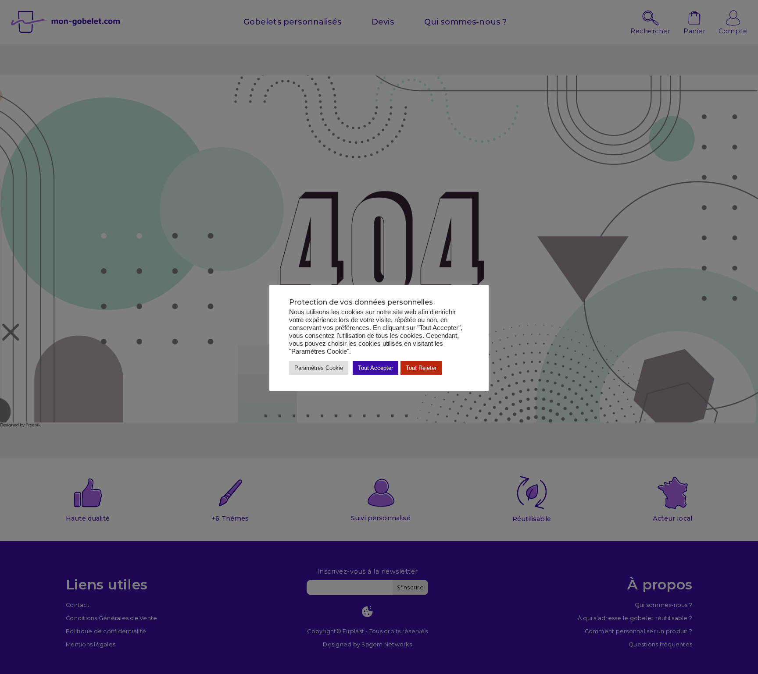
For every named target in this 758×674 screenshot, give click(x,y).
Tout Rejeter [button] (421, 368)
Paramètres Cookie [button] (318, 368)
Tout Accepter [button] (375, 368)
